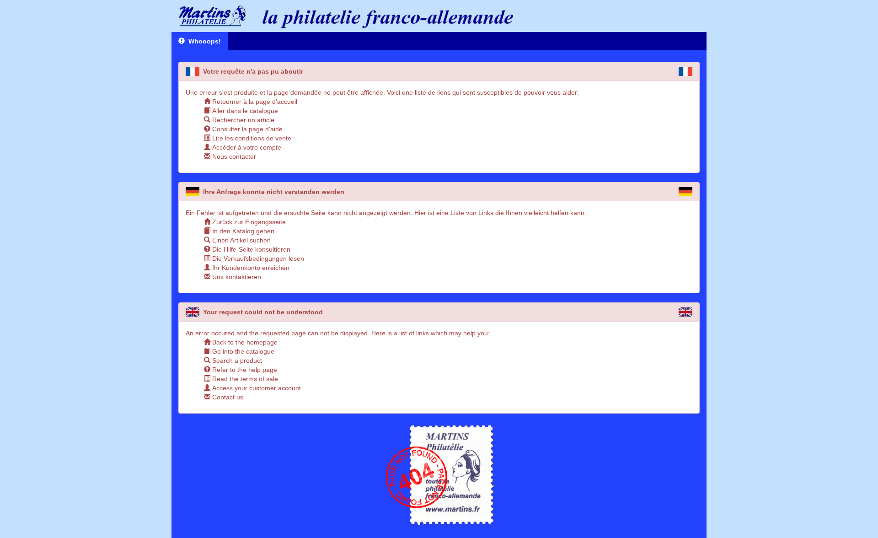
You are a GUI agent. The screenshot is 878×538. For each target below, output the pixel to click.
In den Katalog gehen (242, 231)
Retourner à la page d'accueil (253, 101)
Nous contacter (233, 156)
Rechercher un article (242, 120)
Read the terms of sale (244, 378)
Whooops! (203, 41)
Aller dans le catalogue (244, 110)
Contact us (226, 397)
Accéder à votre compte (245, 147)
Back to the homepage (244, 342)
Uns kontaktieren (235, 276)
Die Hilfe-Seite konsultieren (250, 249)
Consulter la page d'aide (246, 129)
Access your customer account (255, 388)
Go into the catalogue (242, 351)
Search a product (236, 360)
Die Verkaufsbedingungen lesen (257, 258)
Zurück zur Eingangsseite (248, 222)
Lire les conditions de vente (250, 138)
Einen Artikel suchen (240, 240)
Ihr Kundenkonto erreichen (249, 267)
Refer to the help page (243, 369)
